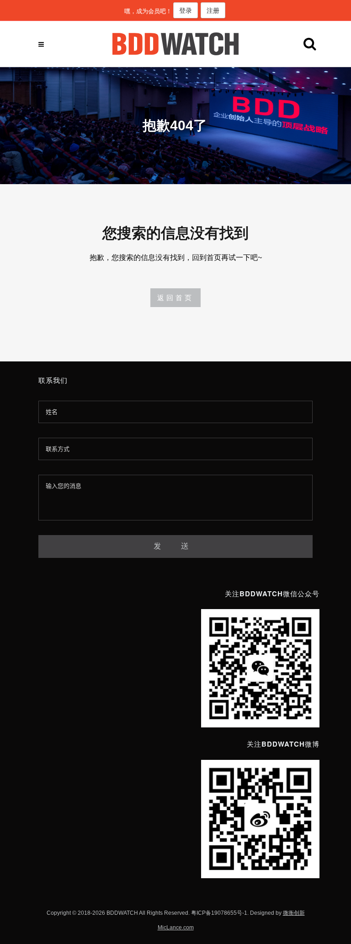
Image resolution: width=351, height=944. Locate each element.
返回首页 (175, 298)
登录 (185, 10)
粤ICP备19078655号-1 (219, 913)
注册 (213, 10)
